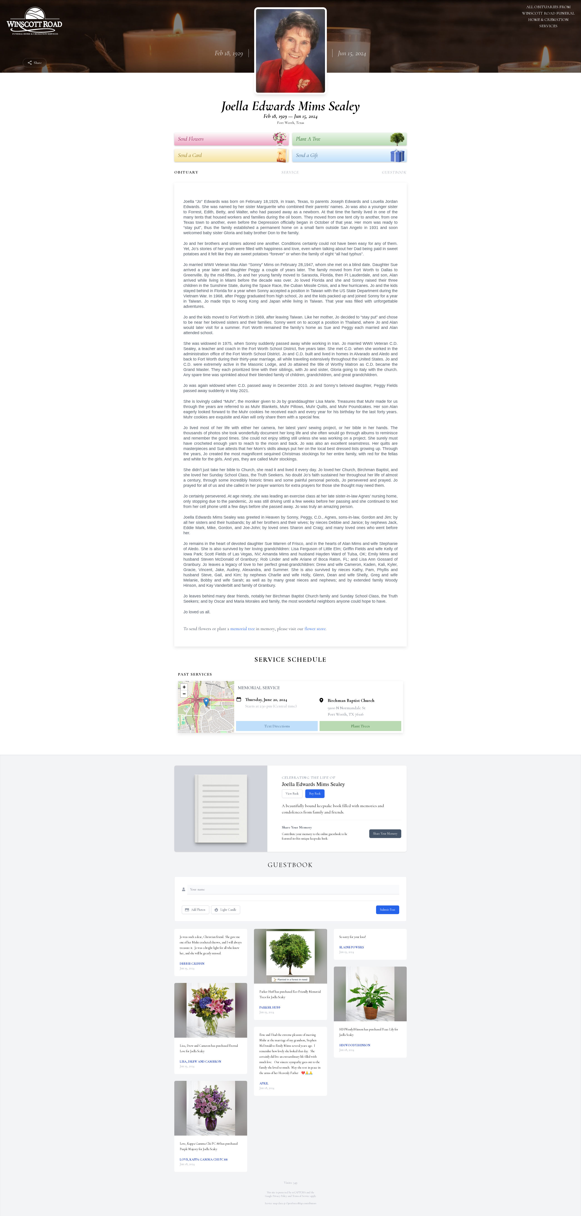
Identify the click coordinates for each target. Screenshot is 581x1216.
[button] (206, 702)
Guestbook (394, 172)
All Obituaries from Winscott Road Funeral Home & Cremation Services (548, 16)
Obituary (186, 172)
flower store (315, 629)
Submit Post (387, 910)
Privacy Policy (280, 1196)
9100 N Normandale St (346, 707)
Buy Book (315, 794)
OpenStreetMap (294, 1203)
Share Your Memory (385, 834)
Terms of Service (301, 1196)
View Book (292, 794)
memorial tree (242, 629)
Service (290, 172)
